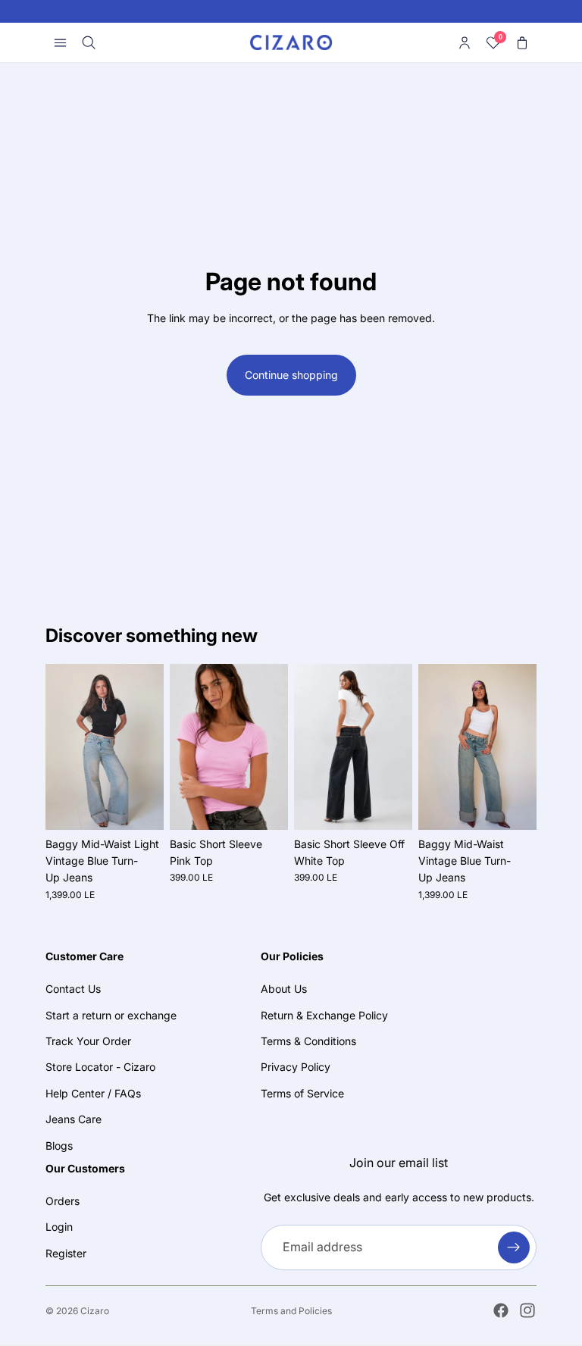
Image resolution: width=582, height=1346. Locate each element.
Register (65, 1253)
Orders (62, 1200)
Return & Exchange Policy (324, 1014)
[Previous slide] (62, 746)
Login (59, 1226)
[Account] (464, 42)
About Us (284, 988)
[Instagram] (527, 1310)
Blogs (59, 1144)
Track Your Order (88, 1041)
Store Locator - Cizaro (100, 1066)
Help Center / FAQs (93, 1092)
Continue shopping (291, 374)
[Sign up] (514, 1247)
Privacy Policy (295, 1066)
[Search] (88, 42)
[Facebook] (501, 1310)
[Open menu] (59, 42)
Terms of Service (302, 1092)
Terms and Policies (291, 1310)
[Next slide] (147, 746)
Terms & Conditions (308, 1041)
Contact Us (73, 988)
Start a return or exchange (111, 1014)
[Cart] (522, 42)
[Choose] (140, 806)
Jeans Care (73, 1119)
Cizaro (94, 1310)
